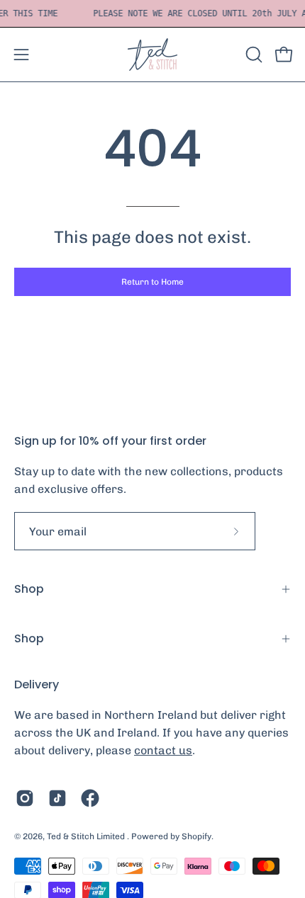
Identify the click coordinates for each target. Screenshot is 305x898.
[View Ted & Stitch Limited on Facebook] (90, 798)
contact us (163, 750)
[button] (252, 54)
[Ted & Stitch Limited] (152, 54)
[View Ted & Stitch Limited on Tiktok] (57, 798)
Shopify (196, 836)
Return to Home (152, 282)
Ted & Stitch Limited (87, 836)
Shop (29, 589)
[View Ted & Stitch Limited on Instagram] (24, 798)
